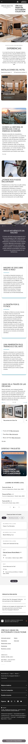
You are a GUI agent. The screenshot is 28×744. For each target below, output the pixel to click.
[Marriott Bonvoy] (23, 2)
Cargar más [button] (14, 581)
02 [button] (15, 225)
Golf (22, 517)
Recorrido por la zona (13, 517)
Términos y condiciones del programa (18, 715)
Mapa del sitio (4, 718)
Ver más (4, 441)
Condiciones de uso (5, 715)
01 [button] (13, 225)
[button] (18, 2)
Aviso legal (16, 640)
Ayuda (9, 718)
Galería (15, 638)
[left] (3, 402)
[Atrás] (4, 225)
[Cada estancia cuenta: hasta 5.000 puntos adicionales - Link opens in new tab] (14, 463)
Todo (4, 517)
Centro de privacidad (5, 717)
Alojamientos (4, 640)
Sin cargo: (8, 659)
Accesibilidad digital (21, 717)
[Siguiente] (24, 225)
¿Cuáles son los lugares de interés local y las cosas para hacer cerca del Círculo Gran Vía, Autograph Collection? (13, 608)
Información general (5, 638)
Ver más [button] (4, 154)
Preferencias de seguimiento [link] (6, 713)
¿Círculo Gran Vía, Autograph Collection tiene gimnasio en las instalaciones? (12, 600)
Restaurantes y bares (6, 643)
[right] (25, 402)
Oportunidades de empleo (19, 713)
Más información (8, 97)
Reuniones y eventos (6, 648)
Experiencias (4, 646)
